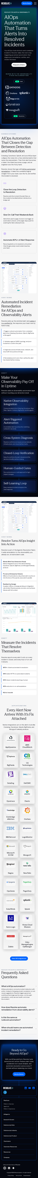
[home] (6, 3)
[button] (35, 3)
